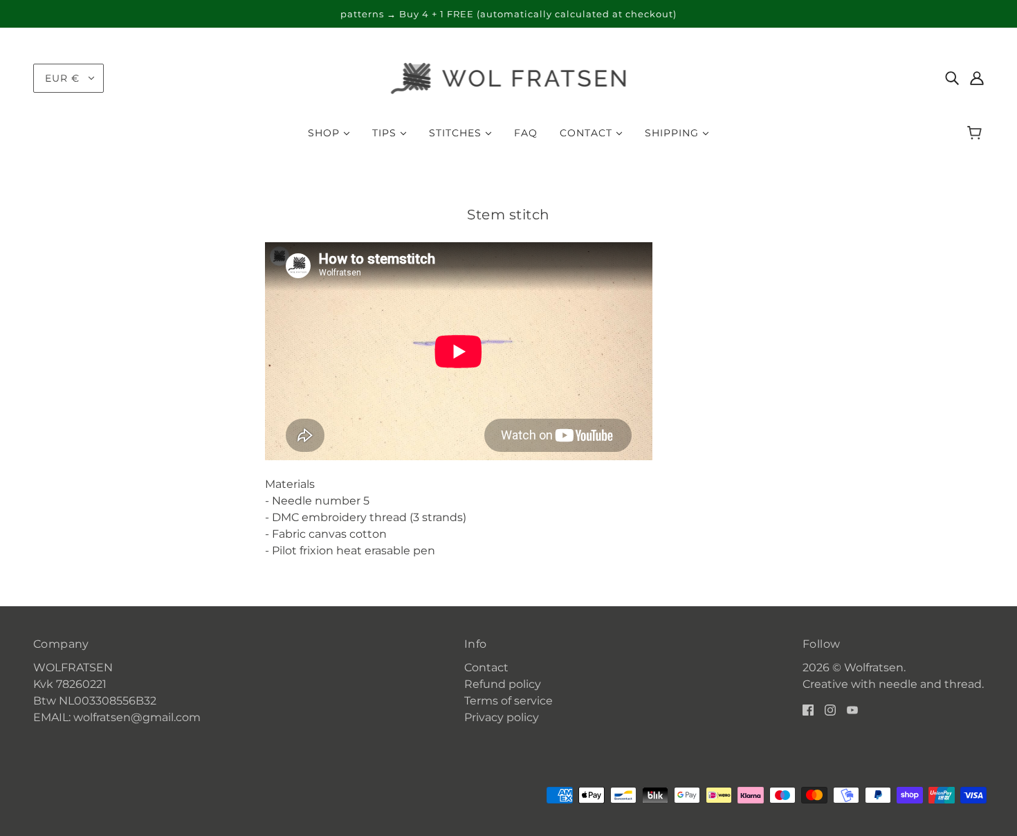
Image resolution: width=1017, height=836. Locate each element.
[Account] (976, 78)
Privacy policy (501, 717)
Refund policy (502, 684)
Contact (486, 667)
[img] (952, 78)
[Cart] (976, 132)
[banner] (509, 77)
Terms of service (508, 700)
